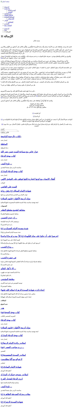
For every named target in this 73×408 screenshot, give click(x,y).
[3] (37, 96)
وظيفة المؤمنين (7, 279)
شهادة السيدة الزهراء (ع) (12, 402)
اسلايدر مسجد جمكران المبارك (14, 374)
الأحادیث (6, 24)
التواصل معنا (8, 25)
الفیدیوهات (11, 18)
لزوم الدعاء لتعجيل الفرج (12, 379)
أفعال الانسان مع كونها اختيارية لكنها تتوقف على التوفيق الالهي (28, 179)
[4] (1, 97)
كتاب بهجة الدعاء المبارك (12, 171)
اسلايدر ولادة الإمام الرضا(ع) (13, 343)
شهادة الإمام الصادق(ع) (11, 367)
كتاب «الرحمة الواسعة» (11, 136)
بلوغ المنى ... (6, 163)
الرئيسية (6, 28)
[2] (1, 58)
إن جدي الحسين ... (9, 218)
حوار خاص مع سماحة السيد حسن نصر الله (19, 152)
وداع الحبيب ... (7, 247)
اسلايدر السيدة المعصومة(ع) (13, 355)
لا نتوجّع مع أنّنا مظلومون (11, 359)
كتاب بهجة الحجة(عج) (10, 312)
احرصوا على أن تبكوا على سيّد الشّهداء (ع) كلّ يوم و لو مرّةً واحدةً (29, 236)
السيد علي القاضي (9, 187)
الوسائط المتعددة (9, 17)
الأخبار (6, 20)
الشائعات (10, 22)
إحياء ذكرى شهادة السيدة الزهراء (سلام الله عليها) (22, 290)
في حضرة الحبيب (8, 258)
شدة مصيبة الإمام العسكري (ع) (14, 228)
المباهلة (4, 144)
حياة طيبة (7, 8)
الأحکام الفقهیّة (8, 15)
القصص (10, 12)
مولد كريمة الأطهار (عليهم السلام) (15, 198)
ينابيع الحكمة (8, 13)
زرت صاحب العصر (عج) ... (12, 347)
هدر (2, 308)
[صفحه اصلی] (5, 1)
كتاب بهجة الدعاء (8, 156)
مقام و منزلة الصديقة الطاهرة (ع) (15, 394)
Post (5, 30)
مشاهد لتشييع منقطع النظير (13, 210)
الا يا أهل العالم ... (8, 268)
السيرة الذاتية (12, 10)
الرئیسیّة (6, 7)
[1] (5, 56)
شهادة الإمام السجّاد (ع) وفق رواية (16, 191)
